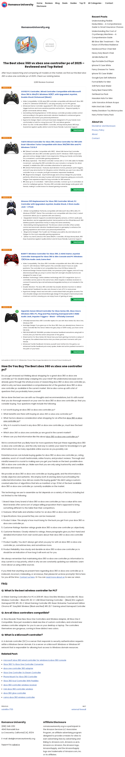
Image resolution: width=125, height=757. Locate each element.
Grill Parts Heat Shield (101, 86)
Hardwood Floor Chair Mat (104, 49)
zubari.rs (16, 744)
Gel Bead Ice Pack (100, 94)
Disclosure (41, 6)
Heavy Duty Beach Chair (103, 53)
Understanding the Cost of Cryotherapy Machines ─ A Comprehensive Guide (104, 34)
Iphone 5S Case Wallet (102, 73)
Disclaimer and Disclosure (103, 126)
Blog (57, 3)
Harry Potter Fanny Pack (103, 114)
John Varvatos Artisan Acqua (105, 102)
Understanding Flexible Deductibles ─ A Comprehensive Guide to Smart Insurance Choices (107, 23)
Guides (73, 3)
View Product (78, 130)
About (95, 134)
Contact (109, 3)
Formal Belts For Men (101, 82)
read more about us (55, 577)
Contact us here (27, 577)
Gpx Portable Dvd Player (103, 61)
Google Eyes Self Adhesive (104, 77)
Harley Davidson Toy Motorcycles (107, 110)
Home (39, 3)
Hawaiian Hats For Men (102, 98)
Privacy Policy (98, 130)
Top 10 (82, 3)
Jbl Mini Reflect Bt (100, 57)
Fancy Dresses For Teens (103, 69)
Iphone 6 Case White (101, 65)
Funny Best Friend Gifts (102, 90)
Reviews (49, 3)
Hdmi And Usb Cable (101, 106)
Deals (64, 3)
